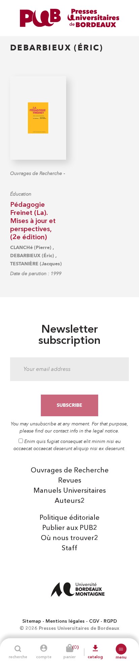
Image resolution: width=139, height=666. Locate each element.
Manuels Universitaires (69, 491)
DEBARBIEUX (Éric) (32, 256)
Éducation (20, 194)
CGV (94, 621)
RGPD (110, 621)
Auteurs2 (70, 501)
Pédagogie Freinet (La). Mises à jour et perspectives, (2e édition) (33, 221)
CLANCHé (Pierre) (30, 247)
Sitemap (31, 621)
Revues (69, 481)
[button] (121, 649)
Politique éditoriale (69, 518)
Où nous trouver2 (69, 538)
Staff (69, 548)
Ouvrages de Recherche (36, 173)
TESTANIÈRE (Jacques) (36, 264)
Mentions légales (65, 621)
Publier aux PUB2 (69, 528)
